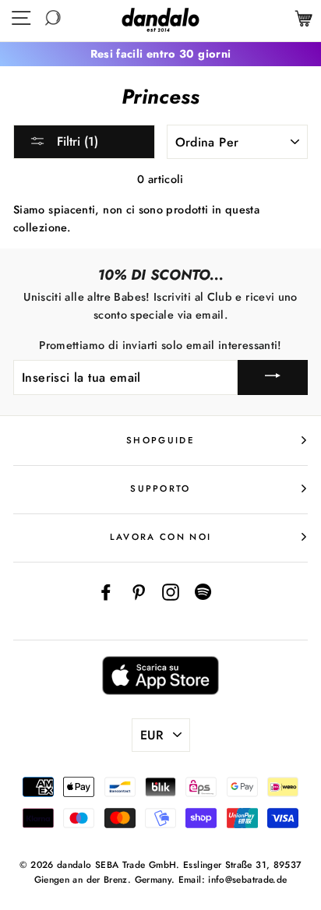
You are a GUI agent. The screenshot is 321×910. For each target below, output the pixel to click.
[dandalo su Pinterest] (138, 591)
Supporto (160, 488)
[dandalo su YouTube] (203, 591)
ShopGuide (160, 440)
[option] (160, 54)
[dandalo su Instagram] (170, 591)
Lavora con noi (160, 537)
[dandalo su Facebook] (106, 591)
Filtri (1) (75, 141)
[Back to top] (273, 862)
